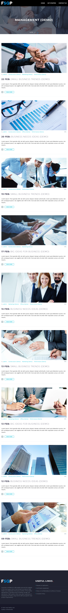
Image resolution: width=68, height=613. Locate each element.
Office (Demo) (26, 132)
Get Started (51, 3)
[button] (2, 92)
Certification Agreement (42, 588)
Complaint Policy (40, 593)
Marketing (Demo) (27, 74)
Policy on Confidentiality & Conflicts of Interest (48, 591)
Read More (9, 92)
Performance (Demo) (40, 74)
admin (5, 74)
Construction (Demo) (14, 74)
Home (43, 3)
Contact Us (63, 3)
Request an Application (42, 585)
